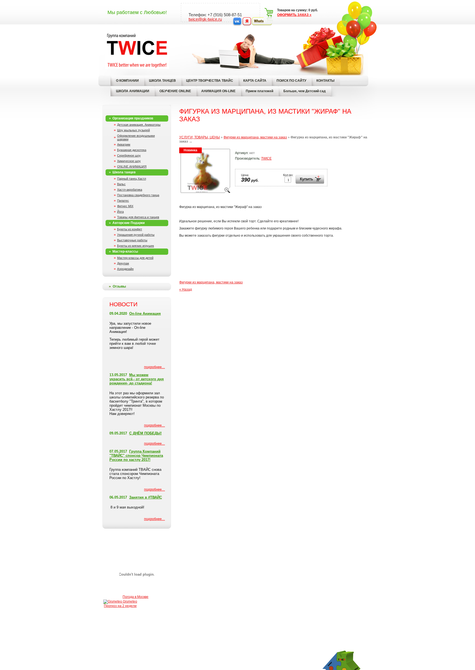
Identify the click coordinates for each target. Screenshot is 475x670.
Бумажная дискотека (131, 150)
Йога (120, 211)
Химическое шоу (129, 161)
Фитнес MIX (125, 206)
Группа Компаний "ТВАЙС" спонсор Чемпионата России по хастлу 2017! (136, 455)
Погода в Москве (135, 597)
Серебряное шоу (129, 155)
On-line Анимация (145, 313)
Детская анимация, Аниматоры (139, 124)
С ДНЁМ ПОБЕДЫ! (145, 433)
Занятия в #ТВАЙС (145, 497)
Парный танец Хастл (131, 178)
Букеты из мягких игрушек (135, 245)
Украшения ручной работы (135, 234)
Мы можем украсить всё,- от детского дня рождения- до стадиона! (136, 379)
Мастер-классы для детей (135, 257)
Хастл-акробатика (129, 189)
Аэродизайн (125, 268)
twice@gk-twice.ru (205, 19)
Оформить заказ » (294, 15)
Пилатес (123, 200)
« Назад (185, 289)
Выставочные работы (132, 240)
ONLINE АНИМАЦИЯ (132, 166)
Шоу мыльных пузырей (133, 130)
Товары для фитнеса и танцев (138, 217)
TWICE (266, 158)
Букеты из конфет (129, 229)
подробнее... (154, 367)
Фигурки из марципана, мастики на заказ (255, 137)
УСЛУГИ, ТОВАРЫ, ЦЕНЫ (199, 137)
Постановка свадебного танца (138, 195)
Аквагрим (123, 144)
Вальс (121, 184)
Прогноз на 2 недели (120, 606)
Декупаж (123, 263)
